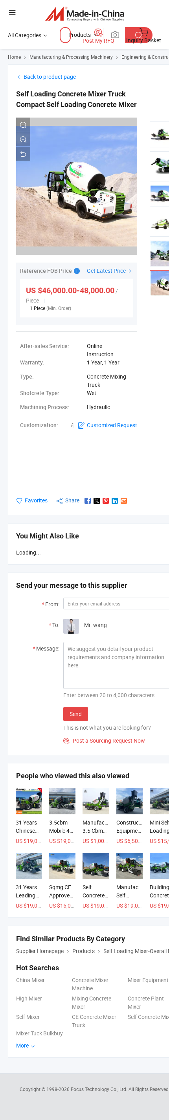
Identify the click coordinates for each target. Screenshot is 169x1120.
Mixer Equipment (148, 980)
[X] (97, 501)
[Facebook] (87, 501)
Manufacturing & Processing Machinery (71, 57)
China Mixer (30, 980)
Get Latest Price (107, 270)
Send (76, 714)
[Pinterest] (106, 501)
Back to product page (50, 76)
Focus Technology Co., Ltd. (100, 1089)
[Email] (124, 501)
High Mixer (29, 998)
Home (14, 57)
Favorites (36, 500)
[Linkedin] (115, 501)
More (23, 1045)
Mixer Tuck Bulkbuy (39, 1033)
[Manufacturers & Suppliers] (84, 13)
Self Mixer (28, 1016)
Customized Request (112, 425)
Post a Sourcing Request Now (104, 740)
